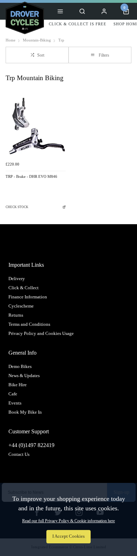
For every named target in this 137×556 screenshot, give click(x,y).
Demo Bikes (20, 366)
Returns (15, 315)
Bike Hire (17, 384)
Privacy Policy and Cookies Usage (41, 333)
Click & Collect (23, 287)
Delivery (16, 278)
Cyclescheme (21, 306)
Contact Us (19, 454)
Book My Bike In (25, 412)
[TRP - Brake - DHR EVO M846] (36, 128)
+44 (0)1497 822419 (31, 445)
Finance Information (27, 296)
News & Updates (24, 375)
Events (14, 403)
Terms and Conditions (29, 324)
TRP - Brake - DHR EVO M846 (31, 177)
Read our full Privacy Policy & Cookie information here (68, 521)
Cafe (12, 393)
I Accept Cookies (68, 536)
